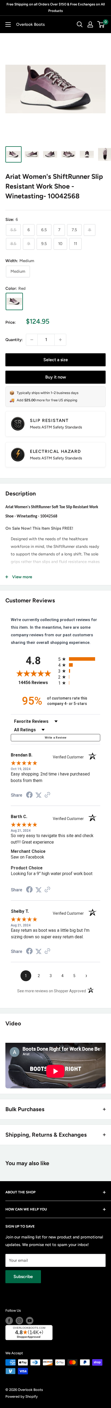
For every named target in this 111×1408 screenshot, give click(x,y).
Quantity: (14, 339)
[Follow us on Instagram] (19, 1320)
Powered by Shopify (21, 1396)
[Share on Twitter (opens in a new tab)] (38, 795)
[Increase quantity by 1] (60, 339)
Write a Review (56, 737)
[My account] (90, 24)
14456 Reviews (37, 682)
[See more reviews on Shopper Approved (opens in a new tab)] (47, 795)
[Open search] (80, 24)
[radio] (79, 659)
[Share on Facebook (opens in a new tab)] (29, 795)
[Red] (14, 301)
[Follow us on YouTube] (29, 1320)
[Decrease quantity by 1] (31, 339)
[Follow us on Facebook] (9, 1320)
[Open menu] (8, 24)
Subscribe (23, 1276)
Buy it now (55, 377)
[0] (101, 24)
